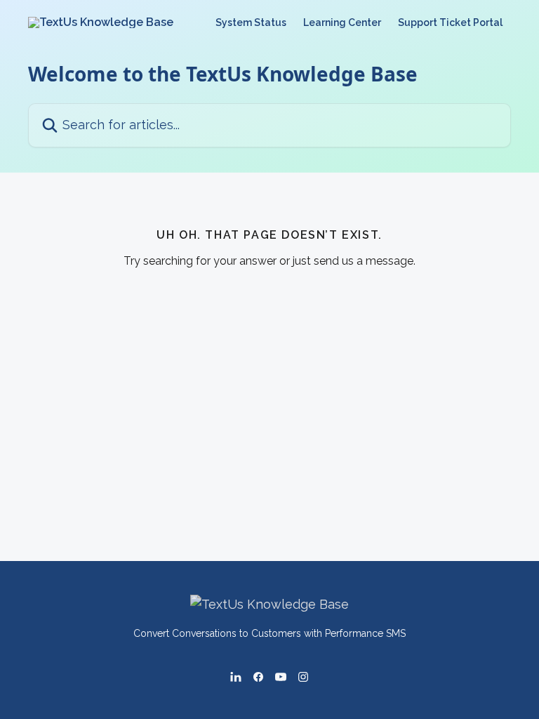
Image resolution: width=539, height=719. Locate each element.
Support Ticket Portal (450, 22)
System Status (250, 22)
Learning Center (342, 22)
